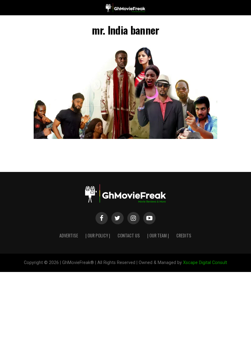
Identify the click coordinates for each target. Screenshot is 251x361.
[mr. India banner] (125, 137)
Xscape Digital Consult (205, 262)
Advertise (68, 235)
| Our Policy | (97, 235)
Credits (183, 235)
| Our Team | (158, 235)
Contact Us (129, 235)
